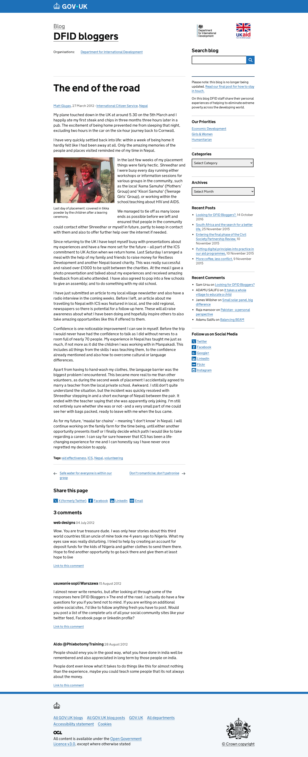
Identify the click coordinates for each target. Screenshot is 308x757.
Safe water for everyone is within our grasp (86, 475)
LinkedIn (121, 501)
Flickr (201, 364)
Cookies (105, 724)
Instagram (204, 370)
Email (139, 501)
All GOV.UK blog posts (106, 717)
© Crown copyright (238, 743)
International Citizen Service (117, 106)
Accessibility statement (73, 724)
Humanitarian (202, 140)
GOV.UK (136, 717)
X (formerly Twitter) (72, 501)
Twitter (202, 341)
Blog (59, 26)
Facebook (101, 501)
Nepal (143, 106)
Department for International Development (112, 52)
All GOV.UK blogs (68, 717)
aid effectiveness (74, 458)
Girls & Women (202, 134)
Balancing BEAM (232, 320)
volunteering (113, 458)
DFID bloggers (85, 36)
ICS (90, 458)
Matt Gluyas (62, 106)
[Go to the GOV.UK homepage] (70, 6)
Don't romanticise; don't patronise (154, 473)
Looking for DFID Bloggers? (216, 215)
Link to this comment (68, 566)
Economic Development (209, 129)
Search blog (205, 50)
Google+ (203, 353)
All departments (161, 717)
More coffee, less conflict (214, 259)
